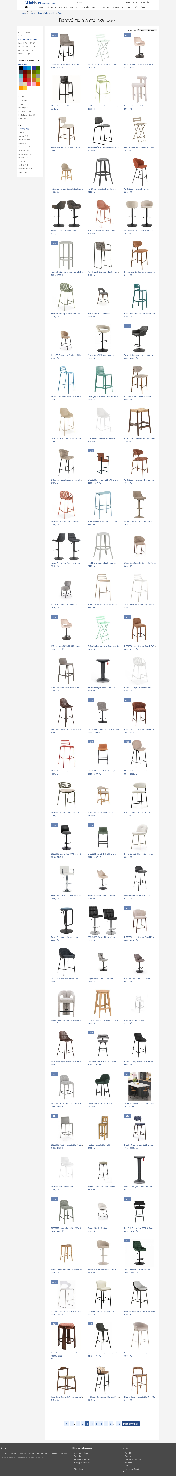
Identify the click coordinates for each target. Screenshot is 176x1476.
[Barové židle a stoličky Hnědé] (29, 72)
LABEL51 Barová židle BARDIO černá (138, 1228)
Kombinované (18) (24, 147)
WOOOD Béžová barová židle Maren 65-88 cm (142, 521)
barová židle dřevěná (37, 1457)
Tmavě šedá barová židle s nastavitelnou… (140, 355)
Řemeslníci (78, 1456)
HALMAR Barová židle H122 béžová (101, 895)
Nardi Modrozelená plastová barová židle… (140, 313)
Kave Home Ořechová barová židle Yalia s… (141, 438)
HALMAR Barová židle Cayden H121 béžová (68, 355)
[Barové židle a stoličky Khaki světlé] (34, 76)
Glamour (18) (23, 136)
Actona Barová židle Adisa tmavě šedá (65, 563)
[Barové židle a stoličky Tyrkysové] (21, 76)
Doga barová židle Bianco (134, 1020)
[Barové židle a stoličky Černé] (21, 68)
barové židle (12, 1457)
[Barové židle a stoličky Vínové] (25, 76)
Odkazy (128, 1456)
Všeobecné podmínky (133, 1459)
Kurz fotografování (132, 1469)
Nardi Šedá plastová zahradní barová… (102, 189)
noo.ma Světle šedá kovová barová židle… (67, 272)
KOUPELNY (74, 7)
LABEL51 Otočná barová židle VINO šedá (103, 729)
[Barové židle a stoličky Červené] (25, 80)
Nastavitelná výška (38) (26, 115)
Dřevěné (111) (23, 104)
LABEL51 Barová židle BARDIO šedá (102, 1061)
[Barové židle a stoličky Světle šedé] (21, 84)
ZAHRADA (115, 7)
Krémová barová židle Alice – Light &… (102, 1186)
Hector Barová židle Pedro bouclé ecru (138, 105)
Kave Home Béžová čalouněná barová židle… (141, 1353)
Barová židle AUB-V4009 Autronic (100, 1103)
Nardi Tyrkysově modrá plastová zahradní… (104, 396)
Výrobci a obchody (81, 1453)
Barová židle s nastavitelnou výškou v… (66, 937)
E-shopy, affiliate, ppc (82, 1463)
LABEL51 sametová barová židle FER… (139, 64)
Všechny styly (23, 129)
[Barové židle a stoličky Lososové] (34, 84)
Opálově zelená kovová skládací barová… (103, 646)
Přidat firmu (78, 1469)
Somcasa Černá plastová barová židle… (139, 1061)
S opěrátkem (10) (24, 118)
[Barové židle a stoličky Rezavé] (34, 80)
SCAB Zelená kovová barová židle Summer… (105, 105)
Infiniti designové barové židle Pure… (138, 895)
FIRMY (41, 7)
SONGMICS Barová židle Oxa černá (101, 937)
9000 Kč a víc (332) (25, 54)
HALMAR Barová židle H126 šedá (64, 604)
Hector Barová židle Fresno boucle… (138, 812)
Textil (47, 1453)
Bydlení (5, 1453)
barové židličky (64, 1453)
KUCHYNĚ (63, 7)
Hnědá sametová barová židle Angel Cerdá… (104, 1397)
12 (118, 1423)
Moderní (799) (23, 158)
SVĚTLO (105, 7)
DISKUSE (28, 11)
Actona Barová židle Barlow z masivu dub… (67, 1269)
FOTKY (31, 7)
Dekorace (39, 1453)
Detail (80, 67)
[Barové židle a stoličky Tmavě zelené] (38, 68)
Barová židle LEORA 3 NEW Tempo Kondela (68, 895)
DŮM (136, 7)
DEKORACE (127, 7)
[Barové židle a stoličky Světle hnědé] (29, 76)
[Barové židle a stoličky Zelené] (38, 72)
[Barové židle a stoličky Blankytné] (29, 68)
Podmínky (78, 1466)
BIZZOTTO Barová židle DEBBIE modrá (139, 1145)
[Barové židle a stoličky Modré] (25, 68)
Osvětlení (54, 1453)
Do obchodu (70, 67)
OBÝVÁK (85, 7)
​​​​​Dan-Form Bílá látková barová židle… (102, 1311)
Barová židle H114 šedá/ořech (99, 313)
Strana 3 (61, 13)
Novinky (21, 36)
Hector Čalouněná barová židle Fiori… (138, 854)
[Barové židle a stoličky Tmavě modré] (34, 68)
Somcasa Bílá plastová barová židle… (138, 687)
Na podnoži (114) (24, 111)
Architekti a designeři (82, 1459)
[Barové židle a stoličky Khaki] (34, 72)
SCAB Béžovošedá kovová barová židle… (103, 604)
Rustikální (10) (23, 165)
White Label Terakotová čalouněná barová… (140, 480)
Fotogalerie (22, 1453)
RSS (126, 1466)
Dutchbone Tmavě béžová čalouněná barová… (68, 480)
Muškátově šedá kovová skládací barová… (140, 147)
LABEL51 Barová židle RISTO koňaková (103, 771)
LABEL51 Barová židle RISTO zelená (102, 854)
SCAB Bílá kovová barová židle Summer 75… (141, 604)
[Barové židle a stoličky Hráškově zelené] (38, 80)
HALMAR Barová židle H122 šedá (137, 978)
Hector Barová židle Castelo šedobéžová (66, 1020)
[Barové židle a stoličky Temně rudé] (25, 72)
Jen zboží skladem (24, 32)
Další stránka (131, 1423)
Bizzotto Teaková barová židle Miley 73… (139, 1397)
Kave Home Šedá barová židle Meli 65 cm (103, 147)
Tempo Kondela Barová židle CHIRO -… (139, 1269)
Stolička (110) (23, 108)
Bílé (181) (21, 97)
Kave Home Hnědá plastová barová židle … (67, 729)
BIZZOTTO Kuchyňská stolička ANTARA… (140, 646)
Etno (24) (21, 132)
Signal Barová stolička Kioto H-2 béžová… (140, 563)
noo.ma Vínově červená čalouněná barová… (104, 1353)
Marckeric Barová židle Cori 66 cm (137, 771)
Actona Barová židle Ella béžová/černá (138, 230)
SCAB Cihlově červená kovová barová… (66, 771)
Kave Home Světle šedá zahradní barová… (104, 272)
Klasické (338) (23, 143)
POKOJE (95, 7)
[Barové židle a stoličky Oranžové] (38, 84)
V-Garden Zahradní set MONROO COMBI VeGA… (70, 1311)
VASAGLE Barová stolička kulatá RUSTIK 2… (141, 1103)
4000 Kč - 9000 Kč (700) (26, 50)
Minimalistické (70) (25, 154)
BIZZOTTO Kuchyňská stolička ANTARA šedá (68, 1103)
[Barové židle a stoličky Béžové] (25, 84)
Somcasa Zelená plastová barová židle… (66, 313)
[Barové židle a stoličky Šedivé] (38, 76)
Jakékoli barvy (24, 64)
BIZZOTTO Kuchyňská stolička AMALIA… (140, 729)
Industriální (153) (24, 139)
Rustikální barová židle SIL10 (99, 1145)
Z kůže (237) (22, 100)
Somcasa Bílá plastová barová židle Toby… (104, 438)
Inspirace (12, 1453)
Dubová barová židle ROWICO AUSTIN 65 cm (105, 1020)
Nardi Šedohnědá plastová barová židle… (66, 687)
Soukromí (128, 1463)
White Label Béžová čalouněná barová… (66, 147)
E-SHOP (52, 7)
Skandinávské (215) (25, 168)
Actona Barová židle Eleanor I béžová (102, 1269)
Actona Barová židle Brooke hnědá (64, 230)
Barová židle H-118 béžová (98, 1228)
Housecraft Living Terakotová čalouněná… (140, 272)
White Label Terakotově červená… (137, 189)
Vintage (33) (22, 172)
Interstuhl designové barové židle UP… (102, 687)
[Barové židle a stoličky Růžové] (29, 84)
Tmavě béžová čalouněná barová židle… (66, 64)
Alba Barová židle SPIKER (61, 105)
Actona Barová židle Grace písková (101, 355)
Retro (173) (22, 161)
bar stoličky (5, 1457)
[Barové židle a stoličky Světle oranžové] (21, 88)
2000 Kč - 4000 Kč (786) (26, 46)
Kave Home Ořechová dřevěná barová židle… (68, 1397)
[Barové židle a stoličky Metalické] (21, 72)
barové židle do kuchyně (23, 1457)
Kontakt (128, 1453)
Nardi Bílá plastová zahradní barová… (102, 563)
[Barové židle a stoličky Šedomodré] (21, 80)
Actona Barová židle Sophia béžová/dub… (67, 189)
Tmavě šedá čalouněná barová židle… (65, 978)
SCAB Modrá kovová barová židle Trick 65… (104, 521)
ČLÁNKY (144, 7)
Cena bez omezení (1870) (27, 39)
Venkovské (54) (23, 150)
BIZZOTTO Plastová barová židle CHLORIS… (68, 1145)
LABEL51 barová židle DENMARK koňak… (104, 480)
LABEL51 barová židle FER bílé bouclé (65, 646)
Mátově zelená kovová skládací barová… (103, 64)
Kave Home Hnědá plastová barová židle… (67, 1061)
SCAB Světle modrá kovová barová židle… (67, 396)
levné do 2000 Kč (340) (26, 43)
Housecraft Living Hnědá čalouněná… (138, 396)
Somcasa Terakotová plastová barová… (103, 230)
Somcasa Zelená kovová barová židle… (66, 812)
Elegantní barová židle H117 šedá (100, 978)
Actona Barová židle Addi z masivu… (102, 812)
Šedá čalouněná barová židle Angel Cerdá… (140, 1311)
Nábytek (31, 1453)
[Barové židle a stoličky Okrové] (25, 88)
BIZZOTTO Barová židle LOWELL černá (66, 854)
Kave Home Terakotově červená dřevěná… (67, 1353)
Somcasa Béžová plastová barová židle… (66, 438)
